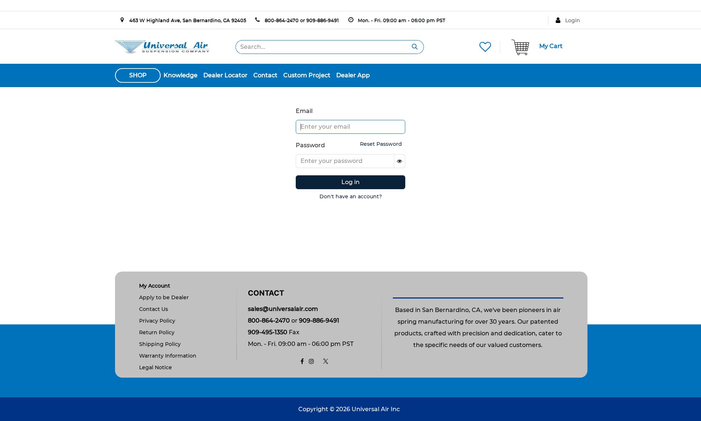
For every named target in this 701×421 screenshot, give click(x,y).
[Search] (415, 47)
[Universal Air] (162, 46)
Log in (350, 182)
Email (304, 111)
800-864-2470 (282, 20)
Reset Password (381, 144)
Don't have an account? (350, 196)
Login (572, 20)
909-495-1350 (267, 332)
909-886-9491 (322, 20)
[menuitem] (180, 75)
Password (310, 145)
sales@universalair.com (283, 308)
